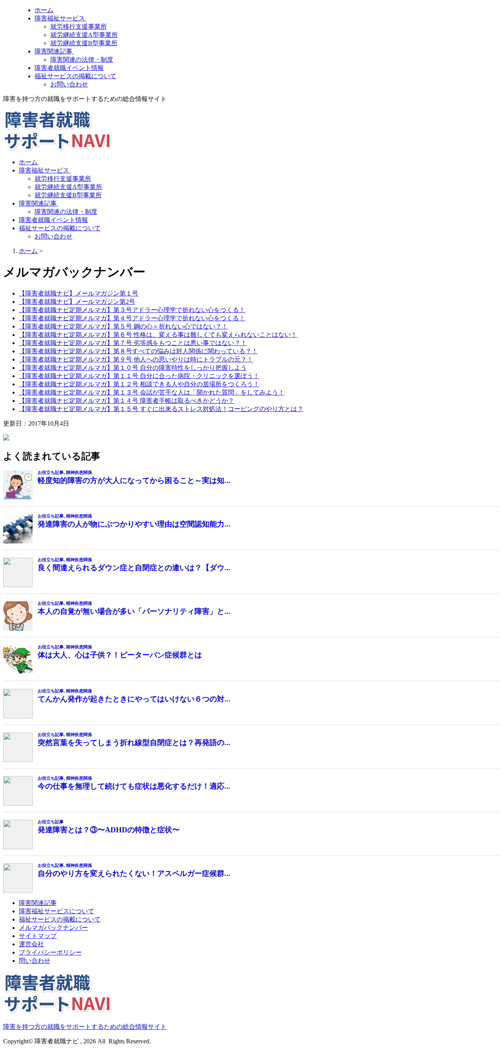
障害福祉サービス (60, 18)
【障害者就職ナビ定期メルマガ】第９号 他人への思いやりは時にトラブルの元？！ (136, 359)
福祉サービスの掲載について (75, 76)
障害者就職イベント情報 (69, 67)
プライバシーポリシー (50, 952)
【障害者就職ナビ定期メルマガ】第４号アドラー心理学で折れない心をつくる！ (132, 318)
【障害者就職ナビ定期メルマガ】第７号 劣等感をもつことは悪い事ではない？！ (133, 343)
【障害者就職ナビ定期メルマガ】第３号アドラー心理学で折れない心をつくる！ (132, 310)
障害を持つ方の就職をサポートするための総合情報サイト (85, 1026)
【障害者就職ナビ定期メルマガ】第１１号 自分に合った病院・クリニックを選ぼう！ (139, 376)
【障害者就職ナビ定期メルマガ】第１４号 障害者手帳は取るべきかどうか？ (126, 400)
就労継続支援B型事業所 (83, 43)
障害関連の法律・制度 (81, 59)
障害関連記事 (54, 51)
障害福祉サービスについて (56, 911)
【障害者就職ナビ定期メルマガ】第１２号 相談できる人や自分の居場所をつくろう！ (139, 384)
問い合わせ (34, 960)
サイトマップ (38, 936)
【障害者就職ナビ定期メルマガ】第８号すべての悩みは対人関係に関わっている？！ (138, 351)
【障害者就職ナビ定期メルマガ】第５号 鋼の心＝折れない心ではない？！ (123, 326)
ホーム (44, 10)
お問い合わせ (69, 84)
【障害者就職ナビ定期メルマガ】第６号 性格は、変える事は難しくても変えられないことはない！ (158, 334)
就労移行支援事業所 (78, 26)
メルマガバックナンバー (53, 927)
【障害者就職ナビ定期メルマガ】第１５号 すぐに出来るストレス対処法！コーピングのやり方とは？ (161, 409)
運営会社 (31, 944)
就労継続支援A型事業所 (84, 34)
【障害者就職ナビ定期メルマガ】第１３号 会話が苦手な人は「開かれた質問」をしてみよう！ (152, 392)
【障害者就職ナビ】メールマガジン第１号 (78, 293)
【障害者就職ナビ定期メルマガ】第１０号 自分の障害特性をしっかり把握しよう (133, 367)
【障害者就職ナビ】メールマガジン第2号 (77, 301)
